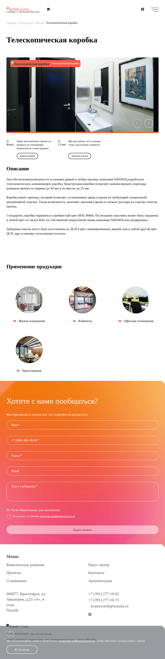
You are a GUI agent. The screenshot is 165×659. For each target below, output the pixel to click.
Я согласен (22, 649)
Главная (11, 22)
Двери (39, 22)
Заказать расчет (79, 156)
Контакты (96, 573)
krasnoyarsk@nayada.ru (109, 606)
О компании (16, 581)
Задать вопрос (27, 156)
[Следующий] (148, 123)
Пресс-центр (98, 565)
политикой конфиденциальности (77, 640)
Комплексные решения (25, 565)
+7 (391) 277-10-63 (103, 594)
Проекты (13, 573)
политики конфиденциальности (57, 516)
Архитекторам (100, 581)
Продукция (26, 22)
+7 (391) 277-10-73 (103, 600)
